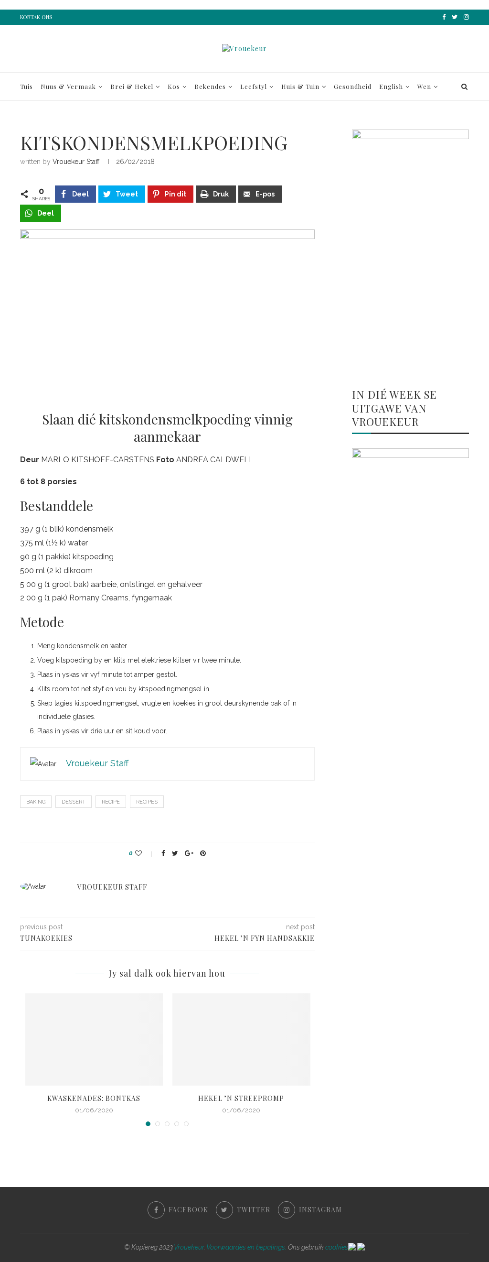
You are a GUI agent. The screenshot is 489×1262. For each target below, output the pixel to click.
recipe (111, 802)
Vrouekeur (189, 1247)
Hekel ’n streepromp (241, 1098)
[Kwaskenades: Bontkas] (94, 1039)
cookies (336, 1247)
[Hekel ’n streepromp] (241, 1039)
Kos (174, 86)
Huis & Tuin (300, 86)
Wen (424, 86)
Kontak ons (36, 17)
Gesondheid (353, 86)
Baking (35, 802)
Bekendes (210, 86)
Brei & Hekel (131, 86)
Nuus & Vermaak (68, 86)
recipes (147, 802)
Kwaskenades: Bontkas (93, 1098)
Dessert (73, 802)
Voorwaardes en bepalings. (246, 1247)
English (391, 86)
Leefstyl (253, 86)
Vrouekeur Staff (76, 161)
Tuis (26, 86)
